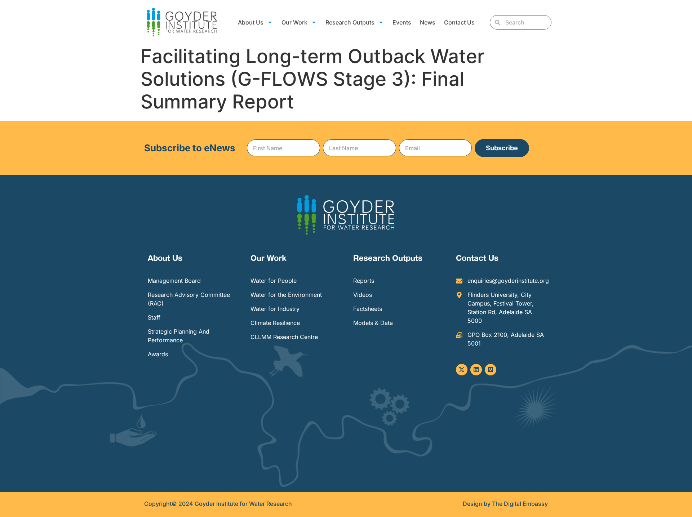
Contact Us (459, 22)
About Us (165, 258)
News (427, 22)
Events (401, 22)
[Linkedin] (476, 369)
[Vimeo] (490, 369)
